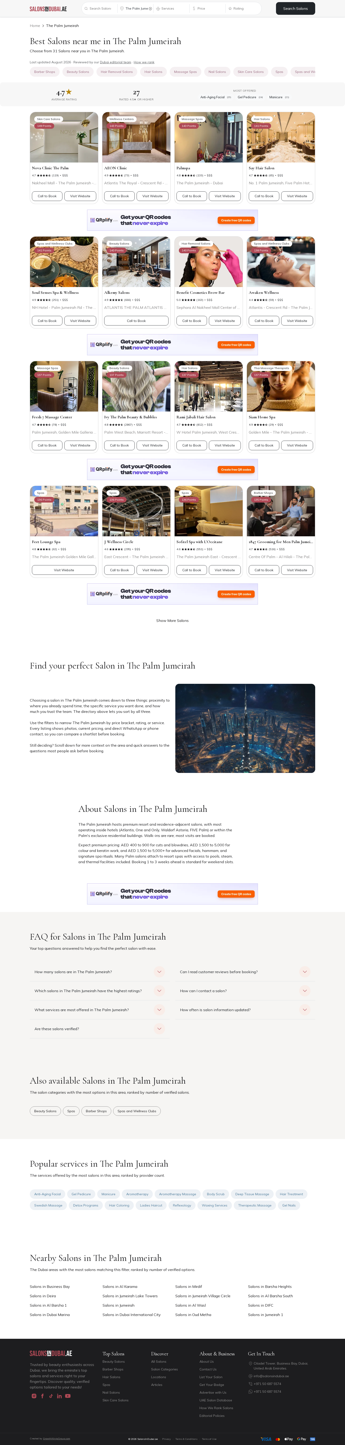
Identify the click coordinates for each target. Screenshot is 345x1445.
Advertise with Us (212, 1392)
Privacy (166, 1439)
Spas (106, 1385)
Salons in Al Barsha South (270, 1296)
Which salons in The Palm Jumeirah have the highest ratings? (88, 990)
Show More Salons (172, 620)
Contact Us (208, 1369)
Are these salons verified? (56, 1028)
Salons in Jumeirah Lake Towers (130, 1296)
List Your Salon (210, 1377)
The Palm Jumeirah (62, 25)
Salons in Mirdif (188, 1286)
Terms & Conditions (186, 1439)
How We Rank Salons (216, 1408)
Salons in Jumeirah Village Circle (202, 1296)
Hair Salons (111, 1377)
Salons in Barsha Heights (270, 1286)
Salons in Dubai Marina (50, 1314)
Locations (158, 1377)
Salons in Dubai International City (132, 1314)
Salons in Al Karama (120, 1286)
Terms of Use (209, 1439)
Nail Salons (111, 1392)
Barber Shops (113, 1369)
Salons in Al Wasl (190, 1305)
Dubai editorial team (115, 62)
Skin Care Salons (116, 1400)
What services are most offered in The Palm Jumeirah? (81, 1009)
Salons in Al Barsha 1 (48, 1305)
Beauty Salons (114, 1361)
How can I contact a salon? (203, 990)
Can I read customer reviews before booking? (219, 971)
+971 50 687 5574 (267, 1384)
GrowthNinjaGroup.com (56, 1438)
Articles (156, 1385)
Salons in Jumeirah (118, 1305)
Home (35, 25)
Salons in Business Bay (50, 1286)
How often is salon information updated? (215, 1009)
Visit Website (80, 196)
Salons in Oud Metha (193, 1314)
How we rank (144, 62)
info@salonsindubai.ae (271, 1376)
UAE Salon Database (215, 1400)
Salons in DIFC (260, 1305)
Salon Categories (164, 1369)
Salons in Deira (43, 1296)
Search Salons (295, 8)
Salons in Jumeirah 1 (265, 1314)
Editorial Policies (212, 1416)
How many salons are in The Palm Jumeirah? (73, 971)
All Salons (158, 1361)
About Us (206, 1361)
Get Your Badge (211, 1385)
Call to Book (47, 196)
